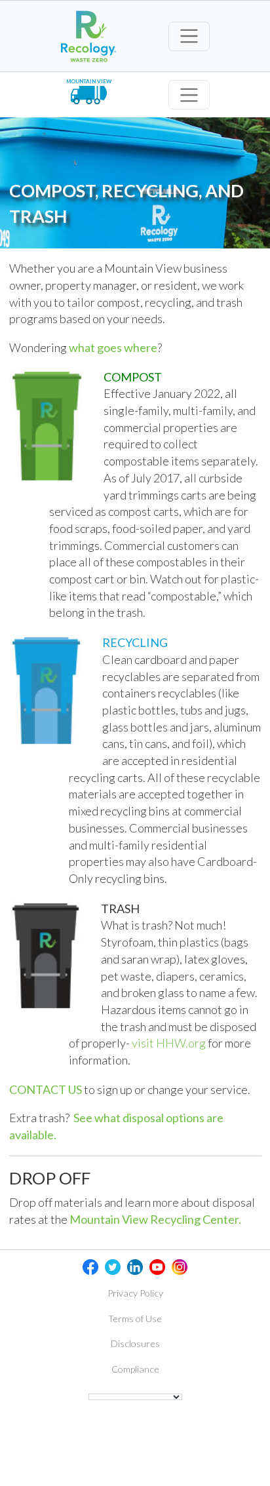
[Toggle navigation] (189, 36)
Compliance (135, 1369)
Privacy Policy (135, 1293)
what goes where (113, 347)
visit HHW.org (169, 1043)
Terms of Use (135, 1318)
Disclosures (135, 1343)
